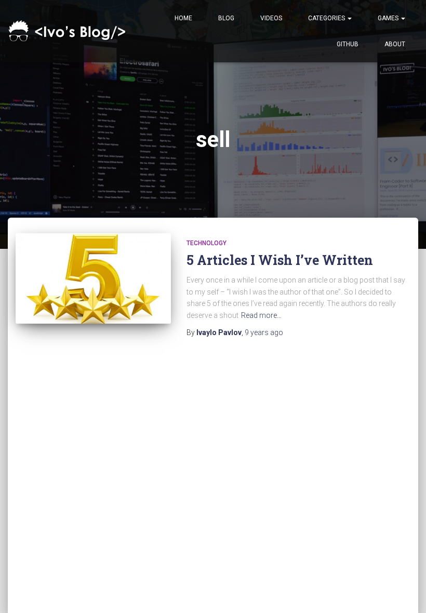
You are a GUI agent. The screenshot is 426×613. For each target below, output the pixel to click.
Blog (226, 18)
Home (183, 18)
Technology (207, 243)
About (394, 44)
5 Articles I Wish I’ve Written (280, 260)
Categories (327, 18)
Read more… (261, 315)
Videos (271, 18)
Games (389, 18)
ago (264, 332)
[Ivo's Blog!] (69, 31)
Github (347, 44)
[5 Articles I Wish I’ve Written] (93, 278)
